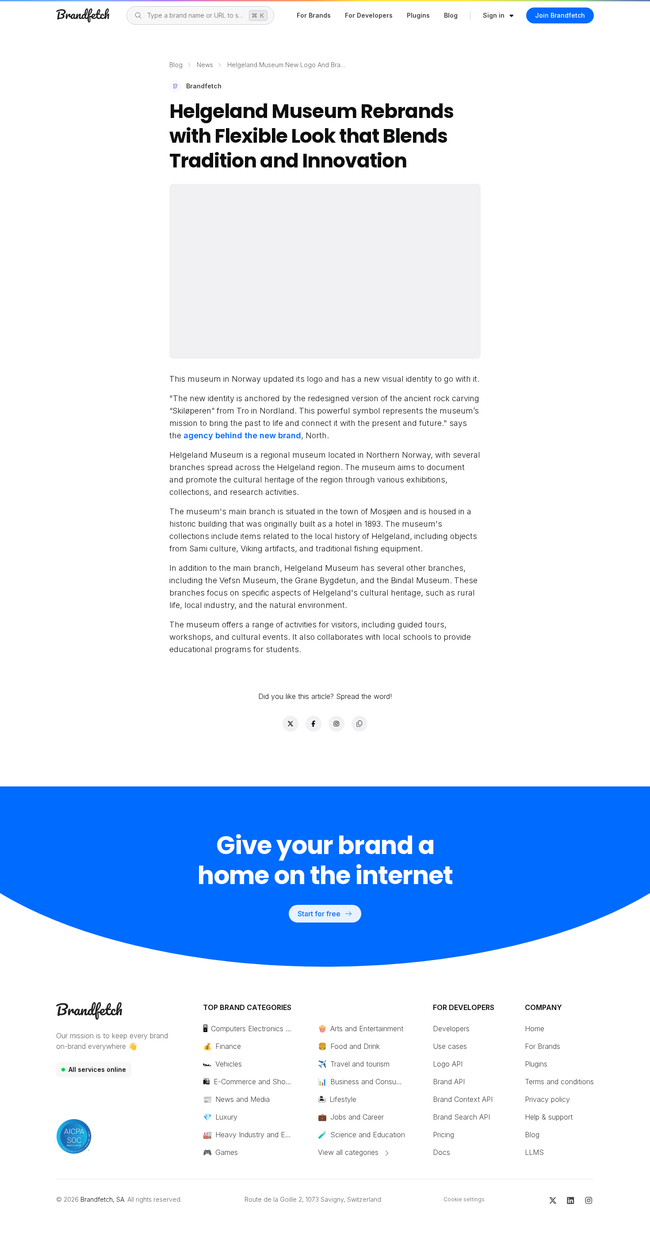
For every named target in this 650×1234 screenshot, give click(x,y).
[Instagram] (588, 1199)
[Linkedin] (570, 1199)
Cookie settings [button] (464, 1199)
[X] (552, 1199)
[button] (499, 15)
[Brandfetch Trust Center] (74, 1136)
